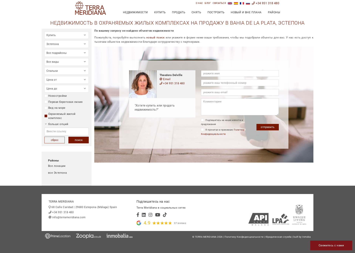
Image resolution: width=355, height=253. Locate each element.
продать (178, 12)
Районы (274, 12)
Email (166, 79)
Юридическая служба (279, 236)
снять (196, 12)
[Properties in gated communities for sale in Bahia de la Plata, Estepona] (230, 3)
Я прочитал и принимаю (223, 132)
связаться (219, 3)
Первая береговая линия (65, 102)
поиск (79, 140)
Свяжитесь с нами (331, 245)
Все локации (57, 166)
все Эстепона (57, 172)
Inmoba (306, 236)
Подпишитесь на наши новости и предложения (222, 122)
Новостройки (57, 95)
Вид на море (56, 107)
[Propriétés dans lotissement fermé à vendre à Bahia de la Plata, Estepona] (242, 3)
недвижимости (135, 12)
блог (208, 3)
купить (160, 12)
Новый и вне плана (246, 12)
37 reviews (180, 223)
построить (215, 12)
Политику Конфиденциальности (243, 236)
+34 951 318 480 (267, 3)
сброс (54, 140)
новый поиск (155, 37)
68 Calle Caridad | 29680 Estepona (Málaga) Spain (84, 207)
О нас (199, 3)
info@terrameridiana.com (68, 217)
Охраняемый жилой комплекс (62, 116)
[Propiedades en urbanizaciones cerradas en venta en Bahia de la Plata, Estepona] (236, 3)
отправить (267, 127)
